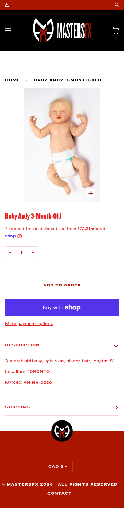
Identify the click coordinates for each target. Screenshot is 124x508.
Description (22, 345)
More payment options (29, 323)
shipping (17, 407)
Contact (59, 493)
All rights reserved (87, 485)
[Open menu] (14, 30)
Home (12, 80)
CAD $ (56, 466)
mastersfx (22, 485)
